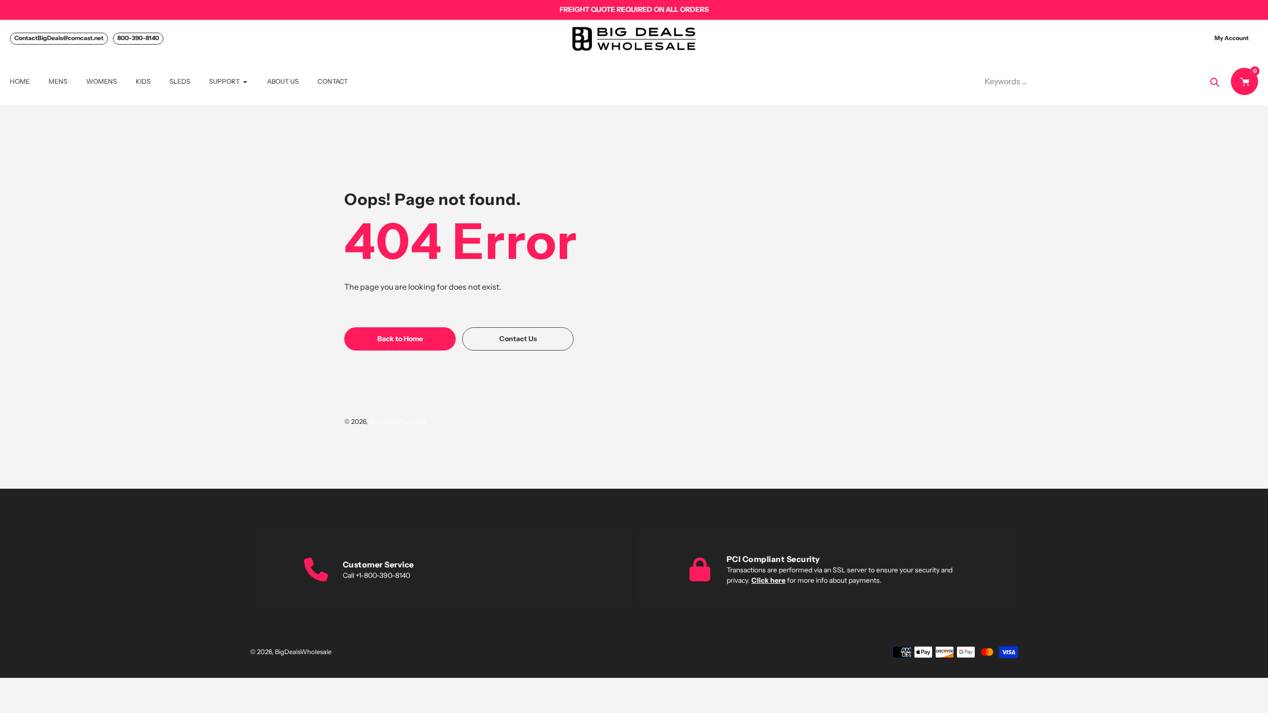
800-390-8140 (138, 38)
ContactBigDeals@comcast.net (59, 38)
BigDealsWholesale (397, 421)
